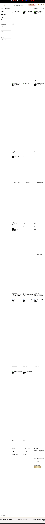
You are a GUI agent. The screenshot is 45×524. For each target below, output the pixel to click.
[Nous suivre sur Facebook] (6, 515)
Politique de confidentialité (37, 519)
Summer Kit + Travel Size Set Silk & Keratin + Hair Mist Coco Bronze (27, 367)
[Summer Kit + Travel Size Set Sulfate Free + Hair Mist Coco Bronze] (39, 332)
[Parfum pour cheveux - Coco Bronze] (28, 259)
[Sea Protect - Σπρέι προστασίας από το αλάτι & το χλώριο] (17, 16)
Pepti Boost (2, 17)
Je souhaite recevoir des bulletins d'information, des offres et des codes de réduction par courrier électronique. (38, 461)
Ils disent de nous (25, 3)
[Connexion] (38, 5)
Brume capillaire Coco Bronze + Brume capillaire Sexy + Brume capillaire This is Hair (16, 295)
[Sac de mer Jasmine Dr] (39, 188)
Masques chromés (3, 39)
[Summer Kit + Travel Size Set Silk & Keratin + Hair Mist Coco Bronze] (28, 332)
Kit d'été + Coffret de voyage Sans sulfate (27, 439)
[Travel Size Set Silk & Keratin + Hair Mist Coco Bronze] (39, 116)
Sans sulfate (2, 21)
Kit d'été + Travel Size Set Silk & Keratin (16, 439)
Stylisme (2, 19)
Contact (22, 5)
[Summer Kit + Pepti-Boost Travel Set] (28, 44)
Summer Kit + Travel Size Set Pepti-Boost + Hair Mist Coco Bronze (39, 79)
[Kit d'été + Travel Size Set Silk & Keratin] (17, 404)
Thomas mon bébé (3, 24)
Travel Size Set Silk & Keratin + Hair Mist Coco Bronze (39, 151)
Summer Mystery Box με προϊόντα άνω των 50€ (16, 151)
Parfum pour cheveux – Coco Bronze (28, 294)
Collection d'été (3, 22)
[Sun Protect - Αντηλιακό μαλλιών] (28, 116)
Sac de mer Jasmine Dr (37, 222)
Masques (2, 31)
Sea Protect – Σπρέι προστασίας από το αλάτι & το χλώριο (17, 23)
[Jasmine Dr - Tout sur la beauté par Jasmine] (4, 4)
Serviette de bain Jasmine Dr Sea (27, 222)
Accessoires (2, 26)
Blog (19, 5)
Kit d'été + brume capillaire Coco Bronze (16, 367)
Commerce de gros (16, 5)
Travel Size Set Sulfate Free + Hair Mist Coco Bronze (16, 223)
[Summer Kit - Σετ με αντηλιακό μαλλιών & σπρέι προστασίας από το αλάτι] (39, 259)
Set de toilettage (3, 37)
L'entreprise (9, 3)
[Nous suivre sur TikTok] (9, 515)
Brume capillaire (3, 14)
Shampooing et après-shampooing (4, 35)
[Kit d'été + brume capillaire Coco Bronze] (17, 332)
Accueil (2, 8)
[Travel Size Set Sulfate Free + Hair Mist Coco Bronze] (17, 188)
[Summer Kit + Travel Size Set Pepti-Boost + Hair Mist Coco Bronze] (39, 44)
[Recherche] (36, 5)
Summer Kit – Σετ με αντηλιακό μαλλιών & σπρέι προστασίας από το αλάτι (39, 295)
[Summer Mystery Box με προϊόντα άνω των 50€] (17, 116)
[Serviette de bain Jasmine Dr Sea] (28, 188)
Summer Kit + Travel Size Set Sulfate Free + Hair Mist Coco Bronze (39, 367)
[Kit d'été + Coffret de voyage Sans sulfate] (28, 404)
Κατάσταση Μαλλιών (19, 3)
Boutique (13, 3)
